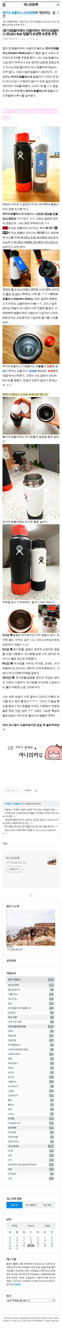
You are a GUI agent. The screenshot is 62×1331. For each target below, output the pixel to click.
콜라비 (9, 1264)
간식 (30, 1160)
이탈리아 (30, 1081)
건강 (30, 1178)
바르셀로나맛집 (29, 1267)
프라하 (30, 1072)
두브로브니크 (38, 1264)
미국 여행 (30, 1017)
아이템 (7, 803)
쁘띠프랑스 (30, 1063)
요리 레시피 (30, 1146)
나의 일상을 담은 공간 (16, 862)
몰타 (30, 1100)
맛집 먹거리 (30, 1141)
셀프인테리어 (30, 989)
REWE (48, 1271)
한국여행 (30, 1127)
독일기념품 (41, 1267)
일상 (30, 1003)
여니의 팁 (30, 998)
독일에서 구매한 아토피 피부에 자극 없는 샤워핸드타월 (29, 809)
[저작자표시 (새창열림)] (36, 790)
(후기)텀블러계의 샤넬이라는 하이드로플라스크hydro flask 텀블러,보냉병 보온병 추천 (30, 32)
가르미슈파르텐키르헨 (30, 1049)
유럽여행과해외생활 (30, 1026)
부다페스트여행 (18, 1274)
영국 (30, 1109)
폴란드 (30, 1104)
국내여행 (30, 1132)
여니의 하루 (30, 985)
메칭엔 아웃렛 (17, 1277)
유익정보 (30, 1173)
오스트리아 (30, 1086)
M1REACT (15, 1318)
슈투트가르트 (30, 1054)
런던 (28, 1274)
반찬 (30, 1155)
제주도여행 (30, 1137)
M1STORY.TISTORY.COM (42, 1318)
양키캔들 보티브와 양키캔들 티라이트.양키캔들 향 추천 (29, 826)
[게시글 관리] (17, 790)
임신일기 (30, 1012)
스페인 (30, 1090)
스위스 (30, 1114)
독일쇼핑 (30, 1035)
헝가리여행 (16, 1267)
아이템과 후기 (18, 803)
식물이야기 (30, 994)
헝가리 (30, 1077)
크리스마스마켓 (45, 1281)
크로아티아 (30, 1095)
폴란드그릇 (18, 1264)
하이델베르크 (30, 1044)
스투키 (27, 1271)
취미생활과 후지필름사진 (30, 1008)
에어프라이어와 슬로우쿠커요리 (30, 1164)
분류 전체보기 (30, 979)
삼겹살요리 (30, 1277)
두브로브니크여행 (30, 1281)
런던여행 (19, 1271)
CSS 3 (19, 1321)
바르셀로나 (35, 1274)
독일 (49, 1267)
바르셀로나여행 (37, 1271)
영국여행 (28, 1264)
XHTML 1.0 (8, 1321)
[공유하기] (13, 790)
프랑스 (30, 1067)
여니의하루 (31, 5)
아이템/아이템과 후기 (10, 39)
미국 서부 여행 (30, 1021)
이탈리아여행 (42, 1277)
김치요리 (17, 1281)
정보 (30, 1169)
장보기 (30, 1031)
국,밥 (30, 1150)
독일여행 (30, 1040)
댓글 (4, 843)
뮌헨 (30, 1058)
